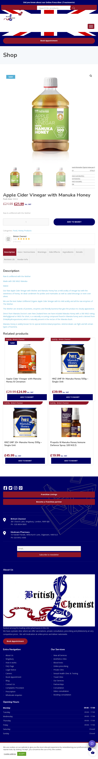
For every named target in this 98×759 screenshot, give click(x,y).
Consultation (58, 688)
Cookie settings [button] (10, 754)
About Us (9, 655)
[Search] (74, 8)
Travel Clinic (58, 677)
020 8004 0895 (20, 524)
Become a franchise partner (49, 502)
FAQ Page (10, 666)
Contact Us (10, 684)
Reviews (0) (9, 259)
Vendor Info (22, 259)
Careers (9, 673)
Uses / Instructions (26, 252)
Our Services (58, 680)
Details (79, 252)
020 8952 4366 (20, 537)
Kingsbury (10, 659)
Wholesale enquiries (14, 695)
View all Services (60, 655)
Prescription (10, 691)
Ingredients (68, 252)
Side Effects (54, 252)
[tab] (9, 252)
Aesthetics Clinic (60, 659)
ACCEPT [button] (22, 754)
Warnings (42, 252)
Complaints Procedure (15, 688)
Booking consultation (62, 694)
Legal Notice (11, 670)
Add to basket (74, 222)
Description (9, 252)
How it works (11, 662)
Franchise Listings (49, 494)
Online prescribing (60, 666)
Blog (7, 680)
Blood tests (58, 662)
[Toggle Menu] (91, 26)
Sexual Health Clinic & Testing (65, 673)
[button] (91, 76)
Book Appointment (49, 41)
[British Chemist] (9, 17)
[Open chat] (92, 743)
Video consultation (61, 691)
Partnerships (58, 684)
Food (15, 230)
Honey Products (25, 230)
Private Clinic (58, 670)
